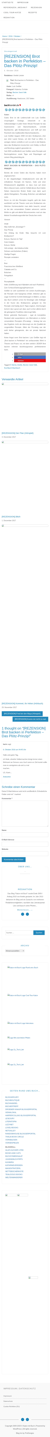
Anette (19, 365)
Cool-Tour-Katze (12, 12)
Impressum (22, 2)
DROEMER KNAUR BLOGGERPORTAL (21, 1109)
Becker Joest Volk (19, 92)
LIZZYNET (9, 1125)
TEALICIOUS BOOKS (13, 1174)
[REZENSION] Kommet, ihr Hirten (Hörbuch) (22, 703)
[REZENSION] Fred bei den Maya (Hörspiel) (22, 714)
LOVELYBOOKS (11, 1128)
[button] (18, 354)
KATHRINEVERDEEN (14, 1165)
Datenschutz (8, 1401)
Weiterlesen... (25, 910)
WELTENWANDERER (14, 1177)
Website (5, 849)
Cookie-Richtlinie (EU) (11, 1406)
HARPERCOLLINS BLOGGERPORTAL (20, 1115)
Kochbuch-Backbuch (12, 368)
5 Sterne (13, 365)
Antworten (7, 777)
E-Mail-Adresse (8, 840)
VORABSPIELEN (12, 1143)
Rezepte (32, 12)
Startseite (7, 2)
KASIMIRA (9, 1162)
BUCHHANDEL (11, 1103)
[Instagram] (22, 1419)
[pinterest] (27, 914)
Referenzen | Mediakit (15, 7)
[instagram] (22, 914)
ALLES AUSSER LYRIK (14, 1150)
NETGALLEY (10, 1131)
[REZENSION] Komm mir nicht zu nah (30, 719)
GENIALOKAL (10, 1112)
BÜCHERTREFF (11, 1106)
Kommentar (7, 798)
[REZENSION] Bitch (11, 517)
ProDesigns (29, 1433)
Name (4, 830)
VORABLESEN (11, 1140)
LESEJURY (9, 1118)
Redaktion (9, 17)
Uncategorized (10, 51)
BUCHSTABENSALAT (14, 1156)
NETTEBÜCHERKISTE (14, 1171)
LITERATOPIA (11, 1122)
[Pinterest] (27, 1419)
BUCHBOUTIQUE (12, 1100)
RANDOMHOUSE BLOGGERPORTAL (20, 1134)
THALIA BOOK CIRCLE (14, 1137)
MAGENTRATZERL (13, 1168)
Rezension (36, 7)
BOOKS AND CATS (13, 1153)
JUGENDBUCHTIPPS (14, 1159)
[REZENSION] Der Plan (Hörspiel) (17, 433)
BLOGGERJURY (12, 1097)
